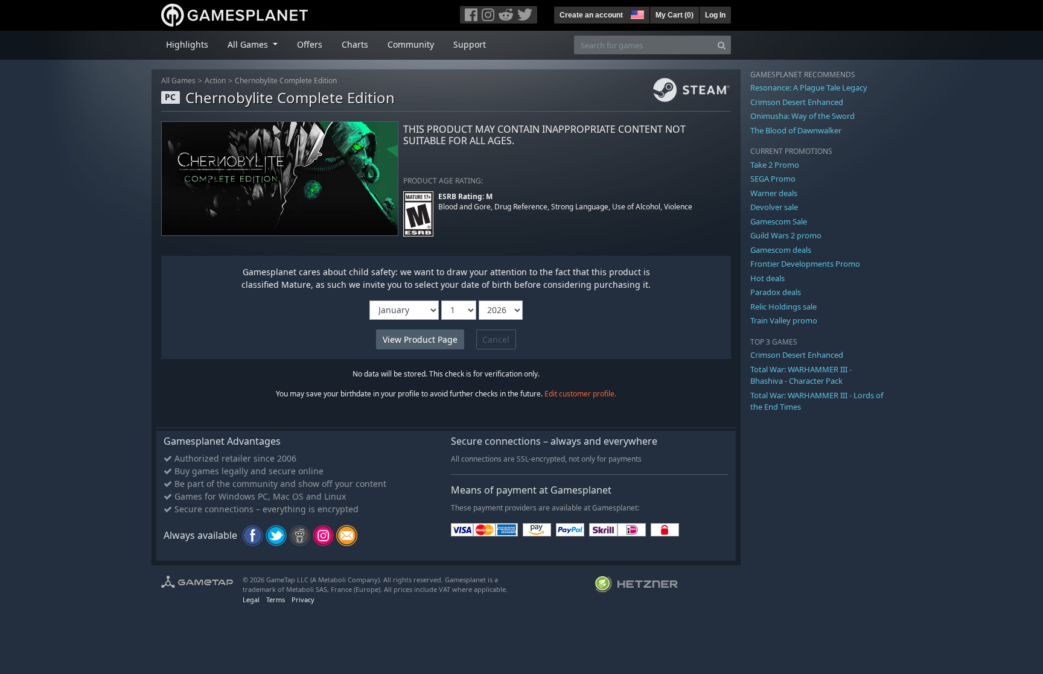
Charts (355, 44)
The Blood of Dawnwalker (795, 130)
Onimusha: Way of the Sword (802, 115)
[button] (636, 13)
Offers (309, 44)
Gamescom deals (780, 249)
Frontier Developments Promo (805, 263)
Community (411, 44)
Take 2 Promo (774, 164)
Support (469, 44)
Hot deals (767, 278)
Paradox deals (775, 292)
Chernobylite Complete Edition (286, 80)
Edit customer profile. (580, 393)
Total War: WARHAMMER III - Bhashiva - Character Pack (801, 375)
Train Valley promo (783, 320)
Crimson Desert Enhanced (796, 102)
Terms (275, 599)
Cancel (495, 339)
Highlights (187, 44)
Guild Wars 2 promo (785, 235)
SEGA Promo (773, 178)
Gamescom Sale (778, 221)
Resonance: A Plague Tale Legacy (808, 87)
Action (215, 80)
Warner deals (773, 193)
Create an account (591, 15)
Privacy (303, 599)
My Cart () (674, 15)
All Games (178, 80)
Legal (251, 599)
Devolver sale (774, 207)
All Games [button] (249, 44)
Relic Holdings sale (783, 306)
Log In (715, 15)
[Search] (721, 45)
